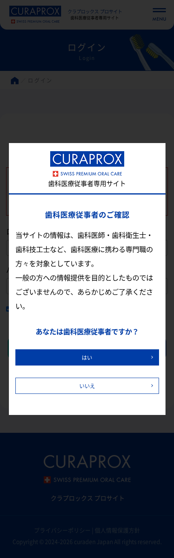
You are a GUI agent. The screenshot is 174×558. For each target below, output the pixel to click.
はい (87, 357)
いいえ (87, 385)
